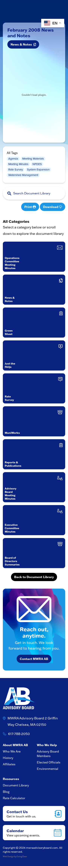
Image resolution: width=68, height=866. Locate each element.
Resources (11, 779)
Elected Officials (48, 762)
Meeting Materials (33, 159)
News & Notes (22, 44)
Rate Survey (15, 169)
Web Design (8, 856)
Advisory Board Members (48, 754)
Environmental (47, 769)
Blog (6, 792)
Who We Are (12, 751)
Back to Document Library (34, 577)
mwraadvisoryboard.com (42, 847)
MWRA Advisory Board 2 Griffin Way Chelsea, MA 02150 (33, 721)
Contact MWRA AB (34, 659)
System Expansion (38, 169)
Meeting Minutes (18, 164)
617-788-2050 (19, 734)
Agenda (13, 159)
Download (51, 207)
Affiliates (9, 764)
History (8, 758)
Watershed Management (23, 175)
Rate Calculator (14, 798)
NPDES (37, 164)
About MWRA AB (15, 745)
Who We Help (47, 745)
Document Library (16, 785)
